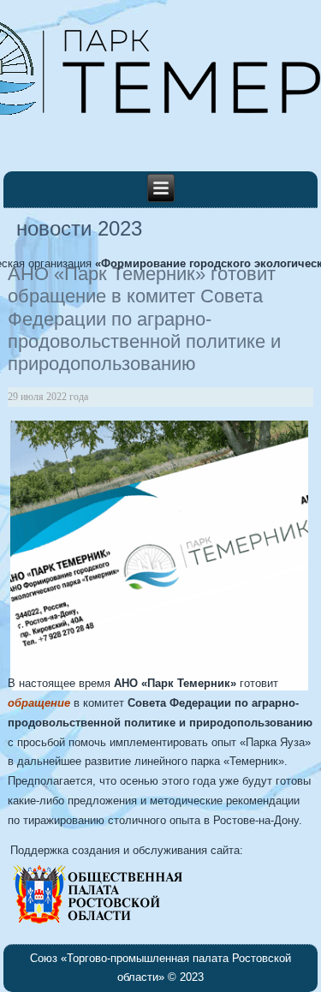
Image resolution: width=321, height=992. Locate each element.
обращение (39, 702)
